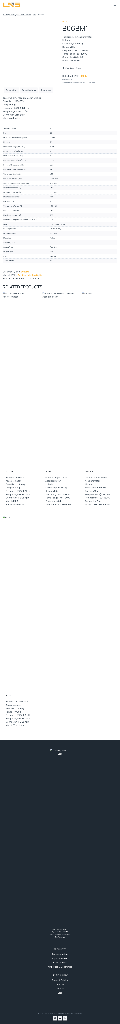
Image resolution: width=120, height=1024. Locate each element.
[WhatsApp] (65, 1018)
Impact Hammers (60, 958)
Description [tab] (11, 90)
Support (60, 984)
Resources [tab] (46, 90)
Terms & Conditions (74, 1013)
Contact (60, 988)
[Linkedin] (55, 1018)
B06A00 (89, 471)
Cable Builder (60, 962)
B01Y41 (9, 695)
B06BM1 (84, 76)
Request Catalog (60, 980)
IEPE (65, 21)
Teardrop (91, 82)
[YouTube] (60, 1018)
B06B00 (49, 471)
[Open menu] (114, 5)
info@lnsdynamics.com (61, 934)
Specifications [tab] (29, 90)
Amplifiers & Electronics (60, 966)
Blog (60, 992)
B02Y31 (9, 471)
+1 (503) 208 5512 (61, 932)
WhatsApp (61, 937)
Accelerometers (77, 82)
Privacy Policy (61, 1013)
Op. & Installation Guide (29, 275)
